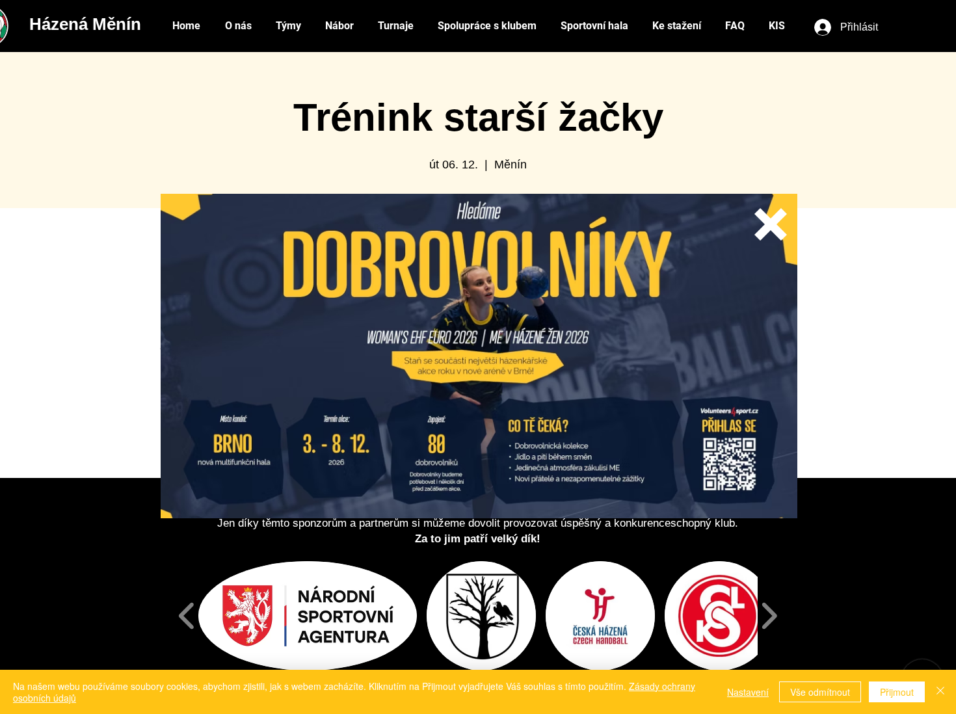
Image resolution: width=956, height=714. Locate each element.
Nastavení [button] (748, 691)
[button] (770, 224)
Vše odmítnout (820, 691)
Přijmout (897, 691)
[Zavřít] (940, 692)
